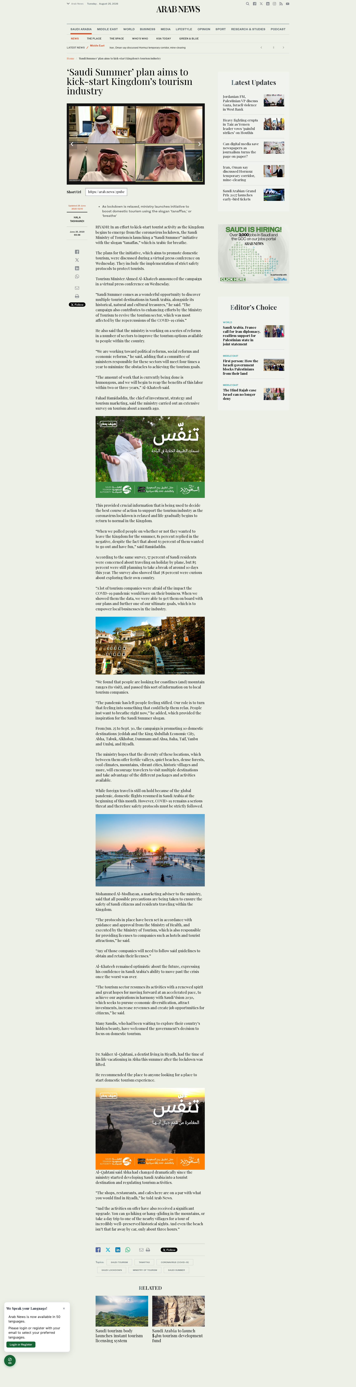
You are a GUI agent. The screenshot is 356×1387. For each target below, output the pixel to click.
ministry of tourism (145, 1270)
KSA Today (163, 38)
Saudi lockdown (112, 1270)
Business (147, 29)
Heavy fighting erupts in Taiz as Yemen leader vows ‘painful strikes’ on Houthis (240, 126)
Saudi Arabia (81, 29)
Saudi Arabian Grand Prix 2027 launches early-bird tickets (142, 47)
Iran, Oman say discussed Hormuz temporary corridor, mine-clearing (239, 173)
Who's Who (140, 38)
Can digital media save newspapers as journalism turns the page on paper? (241, 149)
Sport (220, 29)
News (75, 38)
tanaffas (144, 1262)
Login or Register (21, 1344)
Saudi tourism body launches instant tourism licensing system (119, 1335)
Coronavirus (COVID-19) (175, 1262)
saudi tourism (119, 1262)
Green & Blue (189, 38)
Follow (78, 304)
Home (70, 58)
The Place (94, 38)
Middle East (107, 29)
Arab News (77, 3)
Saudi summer (176, 1270)
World (129, 29)
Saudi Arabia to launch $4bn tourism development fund (177, 1335)
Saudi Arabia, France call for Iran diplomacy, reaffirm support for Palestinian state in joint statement (241, 335)
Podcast (278, 29)
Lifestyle (184, 29)
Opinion (204, 29)
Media (166, 29)
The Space (117, 38)
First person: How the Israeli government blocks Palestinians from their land (240, 367)
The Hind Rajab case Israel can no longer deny (239, 394)
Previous (72, 144)
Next (199, 144)
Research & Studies (248, 29)
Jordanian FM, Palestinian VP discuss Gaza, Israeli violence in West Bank (240, 102)
